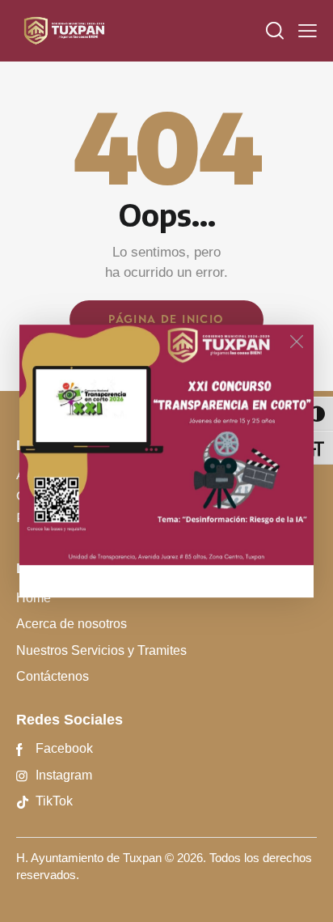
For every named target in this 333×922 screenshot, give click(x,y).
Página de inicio (166, 319)
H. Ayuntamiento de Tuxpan (89, 858)
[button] (307, 30)
